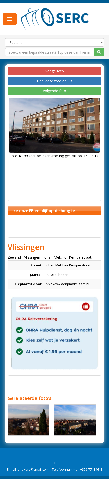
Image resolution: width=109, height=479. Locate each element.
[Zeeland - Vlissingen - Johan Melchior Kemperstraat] (28, 420)
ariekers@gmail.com (33, 469)
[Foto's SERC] (55, 18)
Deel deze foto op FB (54, 81)
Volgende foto (54, 90)
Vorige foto (54, 71)
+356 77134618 (91, 469)
